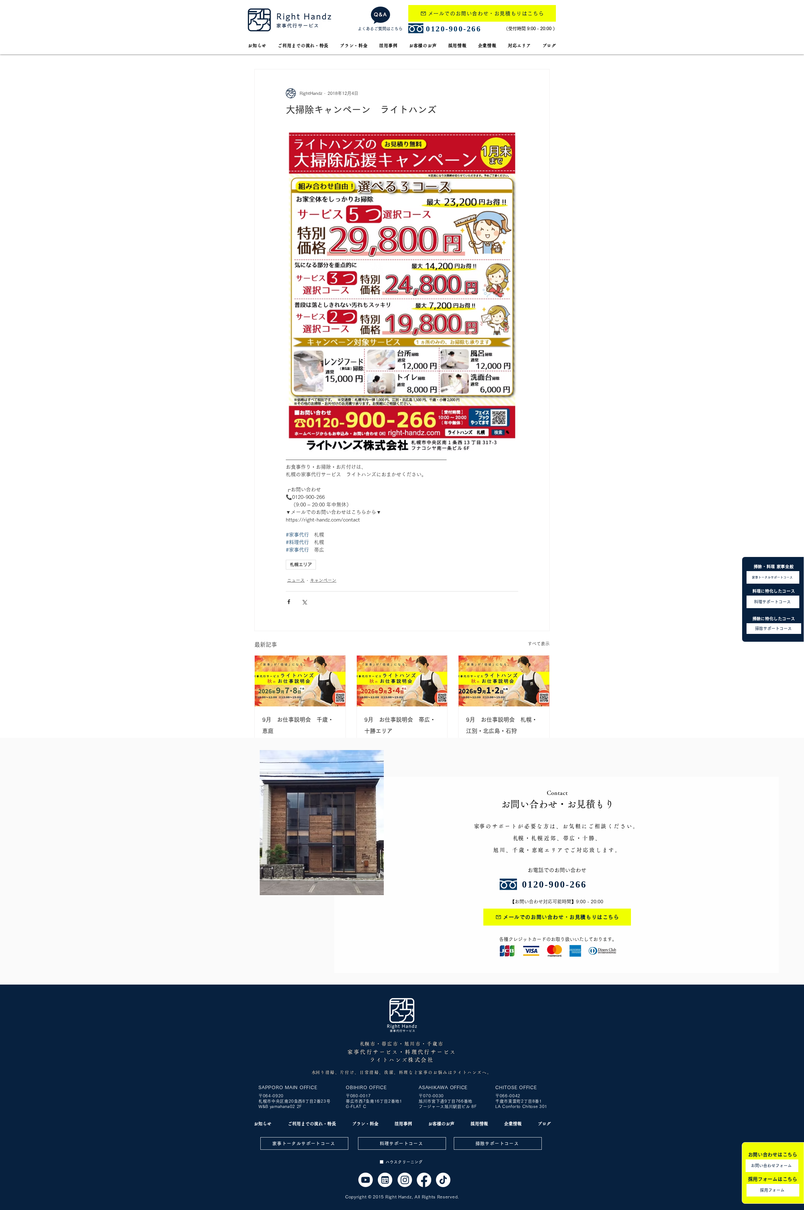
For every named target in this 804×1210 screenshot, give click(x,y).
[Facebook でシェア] (289, 602)
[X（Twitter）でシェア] (304, 602)
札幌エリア (301, 564)
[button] (519, 45)
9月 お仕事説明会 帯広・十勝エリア (400, 725)
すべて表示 (539, 643)
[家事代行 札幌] (300, 681)
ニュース (296, 580)
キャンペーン (323, 580)
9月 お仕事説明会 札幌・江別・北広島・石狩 (501, 725)
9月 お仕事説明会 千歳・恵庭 (298, 725)
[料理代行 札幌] (424, 1180)
